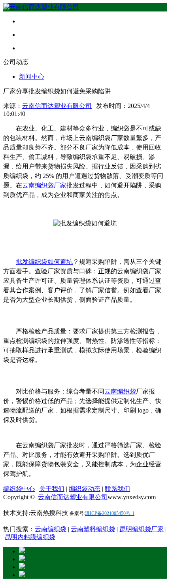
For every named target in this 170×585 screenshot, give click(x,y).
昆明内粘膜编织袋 (30, 537)
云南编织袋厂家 (44, 185)
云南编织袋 (120, 391)
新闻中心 (31, 76)
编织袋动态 (84, 488)
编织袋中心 (19, 488)
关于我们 (51, 488)
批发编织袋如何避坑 (44, 261)
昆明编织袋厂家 (141, 529)
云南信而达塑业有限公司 (57, 105)
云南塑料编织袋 (93, 529)
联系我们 (117, 488)
